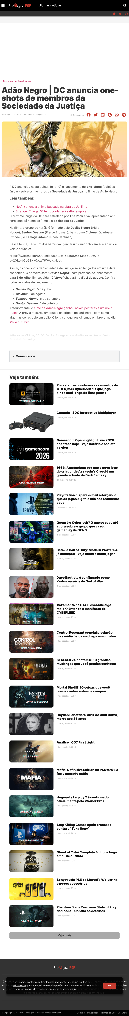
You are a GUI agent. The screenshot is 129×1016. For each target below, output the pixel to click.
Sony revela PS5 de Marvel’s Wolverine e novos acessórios (87, 881)
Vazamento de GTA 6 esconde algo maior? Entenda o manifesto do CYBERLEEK (84, 608)
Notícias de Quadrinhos (17, 81)
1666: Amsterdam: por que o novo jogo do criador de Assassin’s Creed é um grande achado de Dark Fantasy (87, 471)
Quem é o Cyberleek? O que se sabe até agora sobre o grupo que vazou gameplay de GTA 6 (87, 526)
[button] (124, 5)
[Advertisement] (64, 46)
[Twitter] (120, 13)
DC (37, 335)
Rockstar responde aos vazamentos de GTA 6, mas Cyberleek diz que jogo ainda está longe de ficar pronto (87, 389)
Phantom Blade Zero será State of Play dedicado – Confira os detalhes (86, 909)
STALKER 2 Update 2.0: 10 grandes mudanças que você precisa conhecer (86, 662)
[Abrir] (3, 5)
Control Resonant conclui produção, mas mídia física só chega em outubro (86, 634)
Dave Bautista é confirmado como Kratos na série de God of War (83, 579)
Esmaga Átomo (65, 335)
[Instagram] (126, 13)
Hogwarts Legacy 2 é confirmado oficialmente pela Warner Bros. (83, 799)
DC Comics (47, 335)
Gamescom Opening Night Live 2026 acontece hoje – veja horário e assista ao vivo (86, 444)
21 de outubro (19, 322)
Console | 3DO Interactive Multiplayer (86, 413)
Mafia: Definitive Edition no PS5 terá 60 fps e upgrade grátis (87, 772)
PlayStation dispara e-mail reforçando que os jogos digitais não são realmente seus (88, 499)
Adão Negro (16, 335)
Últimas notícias (50, 5)
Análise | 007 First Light (76, 742)
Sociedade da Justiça (22, 339)
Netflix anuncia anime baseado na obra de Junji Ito (51, 206)
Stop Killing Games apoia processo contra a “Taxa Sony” (84, 826)
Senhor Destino (102, 335)
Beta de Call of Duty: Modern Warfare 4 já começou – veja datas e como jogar (87, 552)
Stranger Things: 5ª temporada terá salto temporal (51, 211)
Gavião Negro (83, 335)
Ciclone (29, 335)
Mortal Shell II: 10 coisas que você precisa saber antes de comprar (83, 689)
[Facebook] (114, 13)
